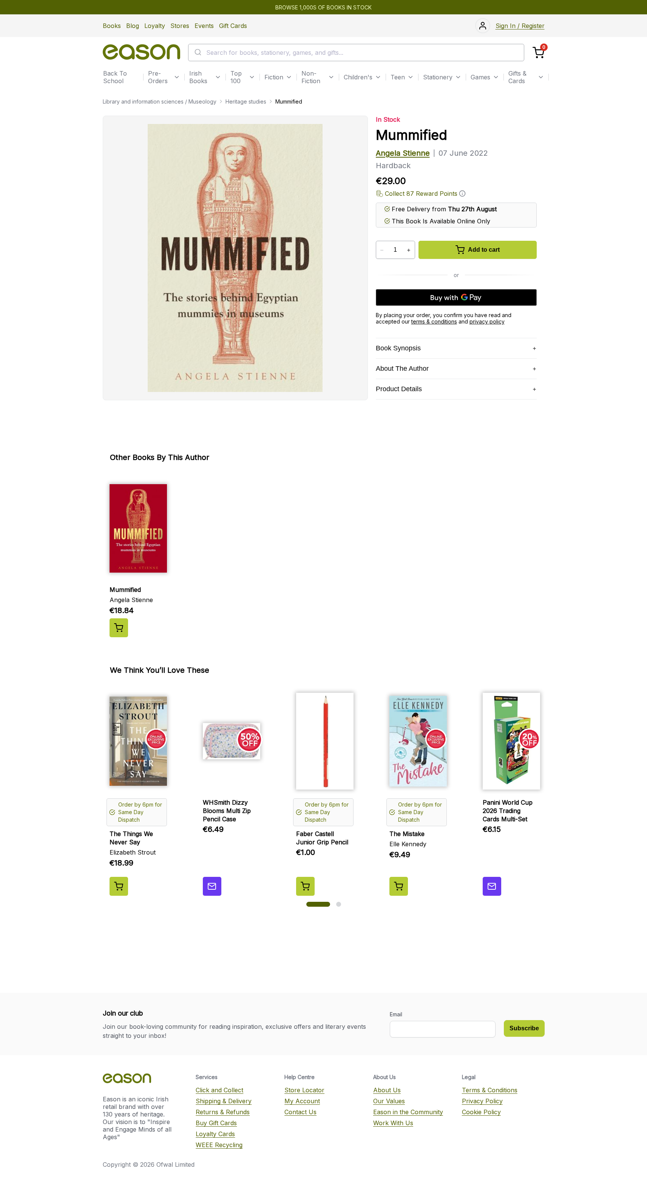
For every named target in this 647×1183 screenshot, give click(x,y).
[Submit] (197, 52)
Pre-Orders (158, 77)
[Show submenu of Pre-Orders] (176, 77)
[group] (324, 556)
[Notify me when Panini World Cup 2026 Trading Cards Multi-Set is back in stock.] (492, 886)
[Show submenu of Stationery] (458, 77)
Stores (179, 25)
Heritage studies (245, 101)
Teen (398, 77)
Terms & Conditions (489, 1090)
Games (480, 77)
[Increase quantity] (409, 250)
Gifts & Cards (517, 77)
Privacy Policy (482, 1101)
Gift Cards (233, 25)
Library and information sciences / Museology (159, 101)
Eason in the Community (408, 1112)
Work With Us (393, 1123)
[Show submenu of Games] (496, 77)
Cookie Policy (481, 1112)
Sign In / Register (520, 25)
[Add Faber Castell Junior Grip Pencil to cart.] (305, 886)
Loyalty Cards (215, 1134)
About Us (387, 1090)
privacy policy (487, 321)
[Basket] (538, 53)
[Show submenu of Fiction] (289, 77)
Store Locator (304, 1090)
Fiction (273, 77)
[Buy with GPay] (456, 297)
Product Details (399, 389)
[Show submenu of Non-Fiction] (331, 77)
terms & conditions (434, 321)
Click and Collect (219, 1090)
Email (396, 1014)
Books (112, 25)
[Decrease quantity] (382, 250)
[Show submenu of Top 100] (252, 77)
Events (204, 25)
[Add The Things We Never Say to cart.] (119, 886)
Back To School (115, 77)
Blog (132, 25)
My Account (302, 1101)
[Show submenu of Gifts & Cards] (540, 77)
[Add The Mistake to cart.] (398, 886)
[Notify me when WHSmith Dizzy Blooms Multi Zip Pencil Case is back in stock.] (212, 886)
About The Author (402, 368)
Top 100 (236, 77)
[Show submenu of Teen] (410, 77)
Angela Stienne (403, 153)
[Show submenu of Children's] (378, 77)
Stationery (437, 77)
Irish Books (198, 77)
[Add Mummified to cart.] (119, 627)
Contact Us (300, 1112)
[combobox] (356, 52)
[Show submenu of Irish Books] (218, 77)
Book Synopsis (398, 348)
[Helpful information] (462, 193)
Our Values (389, 1101)
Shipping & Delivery (224, 1101)
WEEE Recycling (219, 1145)
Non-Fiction (310, 77)
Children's (358, 77)
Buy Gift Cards (216, 1123)
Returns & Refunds (223, 1112)
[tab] (318, 904)
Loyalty (154, 25)
